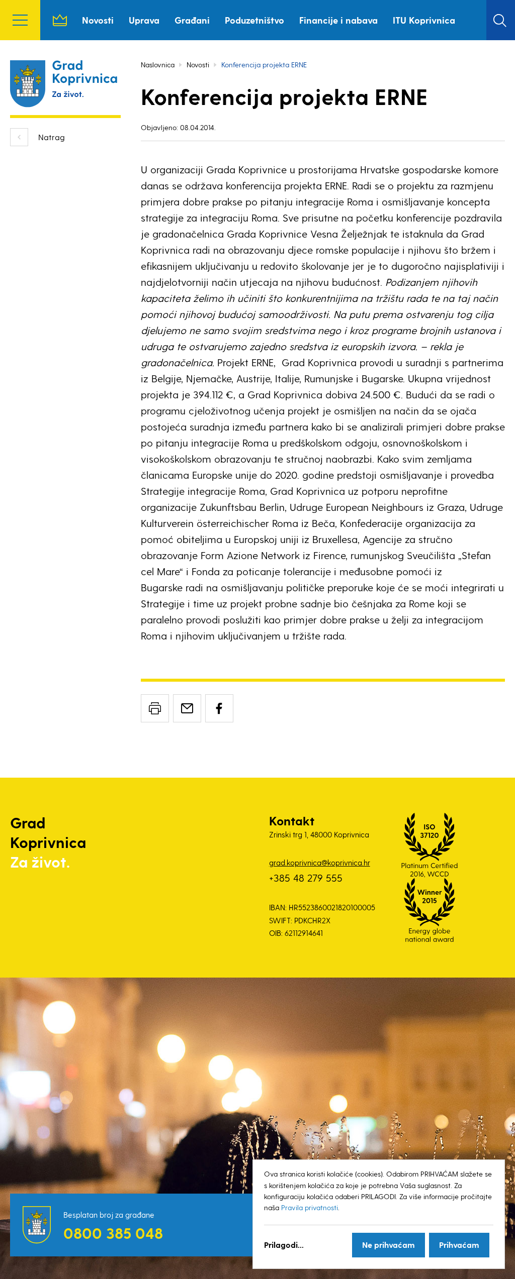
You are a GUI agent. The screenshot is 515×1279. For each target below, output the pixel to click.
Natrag (51, 137)
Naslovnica (59, 20)
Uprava (144, 20)
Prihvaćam (459, 1244)
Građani (192, 20)
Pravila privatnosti (309, 1207)
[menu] (20, 20)
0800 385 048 (113, 1233)
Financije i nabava (338, 20)
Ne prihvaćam (388, 1244)
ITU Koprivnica (424, 20)
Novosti (98, 20)
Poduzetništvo (254, 20)
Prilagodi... (284, 1244)
